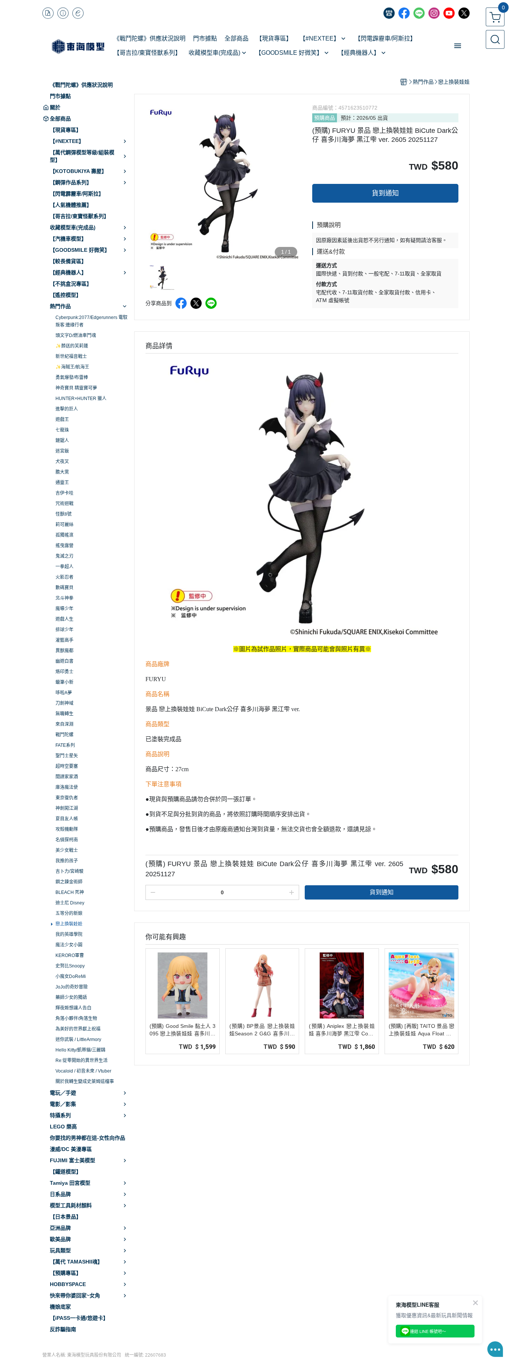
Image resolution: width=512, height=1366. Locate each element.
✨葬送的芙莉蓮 (71, 346)
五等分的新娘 (68, 913)
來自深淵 (64, 724)
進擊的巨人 (66, 409)
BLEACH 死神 (69, 892)
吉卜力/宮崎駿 (69, 871)
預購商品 (324, 118)
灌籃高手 (64, 640)
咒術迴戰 (64, 503)
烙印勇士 (64, 671)
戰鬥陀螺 (64, 734)
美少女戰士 (66, 850)
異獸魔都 (64, 650)
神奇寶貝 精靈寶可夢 (76, 388)
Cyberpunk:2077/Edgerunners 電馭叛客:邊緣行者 (91, 321)
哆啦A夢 (63, 692)
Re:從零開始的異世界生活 (81, 1060)
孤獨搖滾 (64, 535)
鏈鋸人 (62, 440)
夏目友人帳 (66, 818)
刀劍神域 (64, 703)
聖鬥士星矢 (66, 755)
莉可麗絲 (64, 524)
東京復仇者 (66, 797)
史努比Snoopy (70, 966)
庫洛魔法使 (66, 787)
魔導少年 (64, 608)
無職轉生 (64, 713)
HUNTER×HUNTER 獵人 (80, 398)
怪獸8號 (63, 514)
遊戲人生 (64, 619)
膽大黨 (62, 472)
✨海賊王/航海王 (72, 367)
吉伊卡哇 (64, 493)
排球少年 (64, 629)
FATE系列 (65, 745)
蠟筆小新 (64, 682)
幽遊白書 (64, 661)
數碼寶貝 (64, 587)
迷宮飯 (62, 451)
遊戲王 (62, 419)
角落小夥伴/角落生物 (76, 1018)
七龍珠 (62, 430)
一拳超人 (64, 566)
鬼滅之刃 (64, 556)
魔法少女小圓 (68, 945)
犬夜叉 (62, 461)
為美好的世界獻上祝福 (77, 1029)
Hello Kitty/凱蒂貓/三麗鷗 (80, 1050)
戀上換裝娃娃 (68, 924)
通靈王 (62, 482)
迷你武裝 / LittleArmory (78, 1039)
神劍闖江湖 (66, 808)
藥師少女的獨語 (71, 997)
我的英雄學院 (68, 934)
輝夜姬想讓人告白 (73, 1008)
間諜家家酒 (66, 776)
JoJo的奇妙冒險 (71, 987)
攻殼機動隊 (66, 829)
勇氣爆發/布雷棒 (71, 377)
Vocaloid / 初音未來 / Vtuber (83, 1071)
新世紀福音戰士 (71, 356)
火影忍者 (64, 577)
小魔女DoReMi (70, 976)
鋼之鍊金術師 (68, 882)
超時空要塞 (66, 766)
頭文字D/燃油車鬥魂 (75, 335)
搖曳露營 (64, 545)
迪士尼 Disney (69, 903)
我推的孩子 (66, 861)
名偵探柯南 (66, 839)
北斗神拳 (64, 598)
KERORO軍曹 (69, 955)
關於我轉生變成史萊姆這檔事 (84, 1081)
